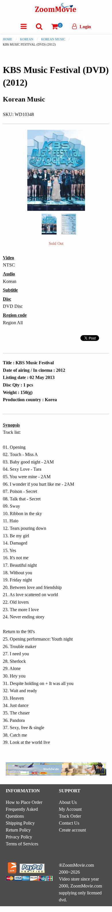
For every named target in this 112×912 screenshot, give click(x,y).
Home (7, 39)
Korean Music (53, 39)
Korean (26, 39)
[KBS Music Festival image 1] (49, 224)
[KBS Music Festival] (49, 223)
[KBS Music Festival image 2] (68, 224)
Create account (72, 829)
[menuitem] (23, 26)
